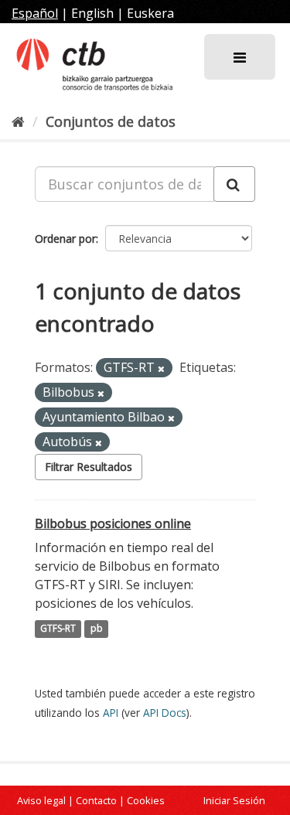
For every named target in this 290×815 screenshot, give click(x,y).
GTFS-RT (58, 629)
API (110, 712)
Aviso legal (41, 800)
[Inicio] (18, 121)
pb (96, 629)
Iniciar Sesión (234, 800)
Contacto (96, 800)
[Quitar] (161, 368)
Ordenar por (65, 238)
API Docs (164, 712)
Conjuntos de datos (111, 121)
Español (35, 13)
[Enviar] (234, 184)
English (92, 13)
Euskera (150, 13)
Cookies (146, 800)
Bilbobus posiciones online (113, 523)
